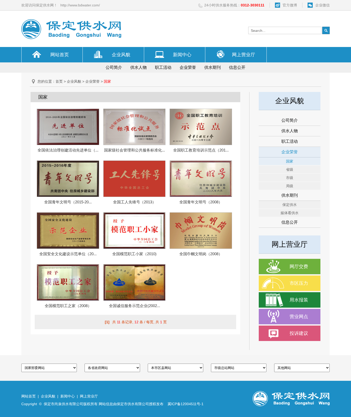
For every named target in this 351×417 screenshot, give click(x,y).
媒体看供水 (290, 213)
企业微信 (322, 5)
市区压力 (299, 283)
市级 (289, 178)
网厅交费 (299, 266)
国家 (289, 161)
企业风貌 (121, 54)
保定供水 (289, 205)
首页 (59, 81)
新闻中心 (182, 54)
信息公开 (237, 67)
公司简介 (114, 67)
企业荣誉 (188, 67)
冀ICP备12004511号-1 (186, 404)
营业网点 (299, 316)
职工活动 (163, 67)
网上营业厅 (243, 54)
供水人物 (138, 67)
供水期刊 (212, 67)
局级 (289, 186)
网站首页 (59, 54)
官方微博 (290, 5)
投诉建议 (299, 333)
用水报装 (299, 299)
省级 (289, 169)
